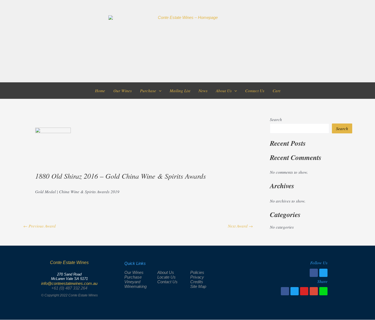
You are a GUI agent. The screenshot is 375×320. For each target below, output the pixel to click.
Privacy (197, 277)
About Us (224, 90)
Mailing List (180, 90)
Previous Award (39, 226)
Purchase (148, 90)
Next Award (240, 226)
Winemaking (135, 286)
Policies (197, 272)
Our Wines (122, 90)
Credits (196, 281)
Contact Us (254, 90)
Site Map (198, 286)
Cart (276, 90)
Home (100, 90)
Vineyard (132, 281)
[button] (158, 90)
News (203, 90)
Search (276, 119)
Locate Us (166, 277)
